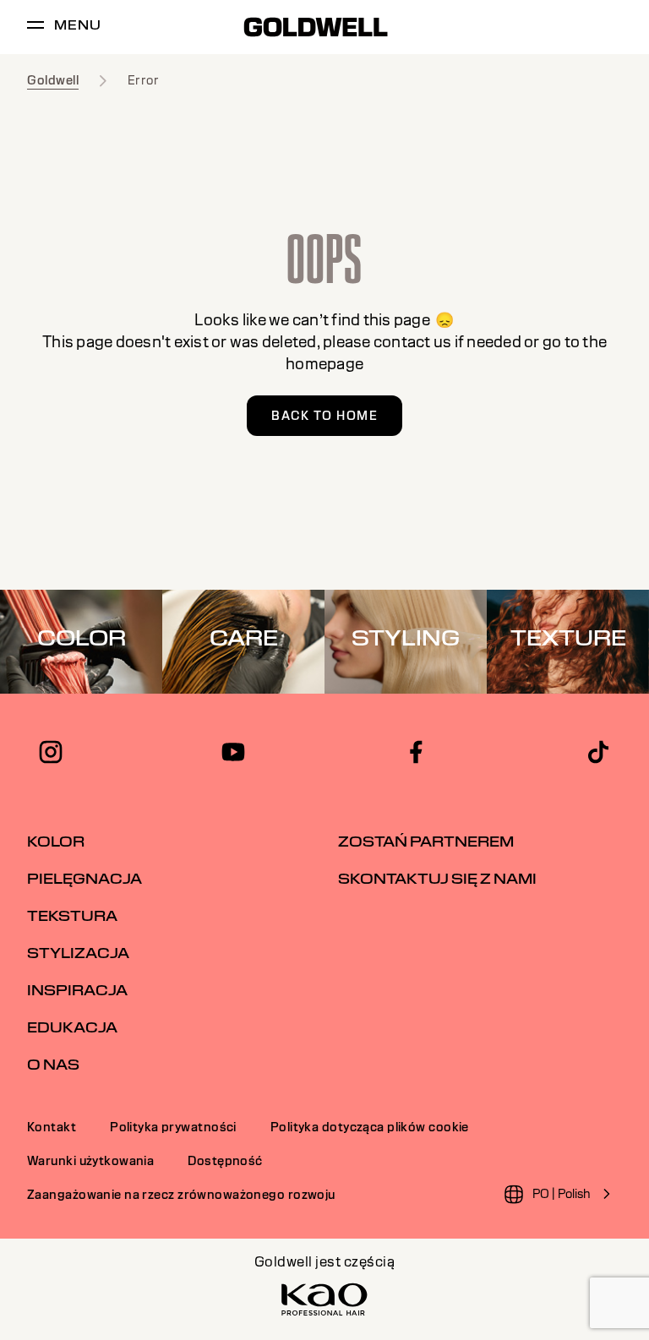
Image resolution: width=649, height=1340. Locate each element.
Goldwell (53, 80)
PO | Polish (561, 1193)
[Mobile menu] (35, 27)
